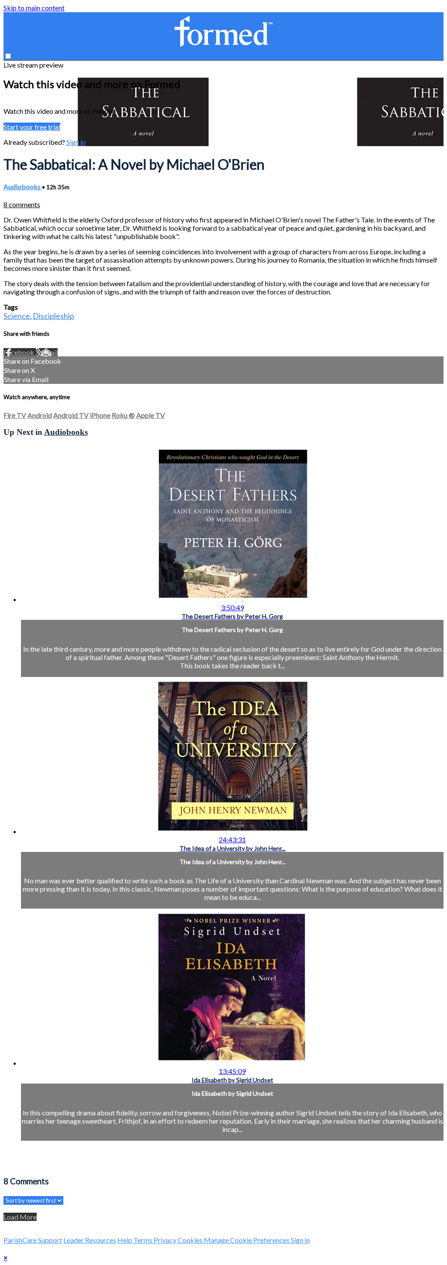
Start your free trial (31, 127)
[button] (8, 56)
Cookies (191, 1240)
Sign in (76, 142)
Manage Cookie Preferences (247, 1240)
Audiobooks (22, 186)
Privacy (166, 1240)
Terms (144, 1240)
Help (125, 1240)
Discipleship (53, 316)
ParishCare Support (32, 1240)
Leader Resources (89, 1240)
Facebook (19, 352)
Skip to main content (34, 7)
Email (49, 352)
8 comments (21, 204)
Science (16, 316)
